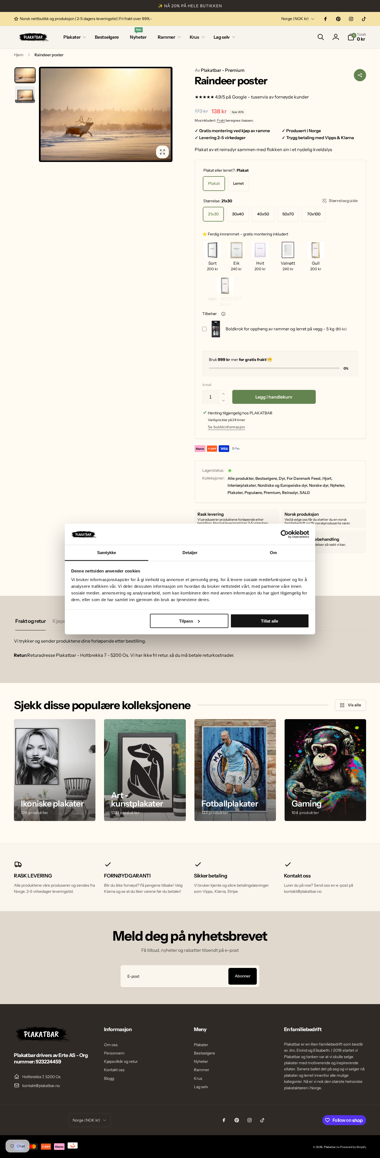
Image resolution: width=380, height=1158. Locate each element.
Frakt (221, 120)
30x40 (238, 214)
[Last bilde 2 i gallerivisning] (25, 94)
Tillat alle (269, 620)
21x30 (213, 214)
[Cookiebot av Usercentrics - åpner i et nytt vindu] (284, 534)
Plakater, (236, 492)
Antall (206, 385)
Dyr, (282, 478)
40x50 (263, 214)
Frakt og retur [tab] (30, 621)
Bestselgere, (266, 478)
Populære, (254, 492)
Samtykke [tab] (106, 552)
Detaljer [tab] (190, 552)
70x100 (313, 214)
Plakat (214, 183)
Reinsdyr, (290, 492)
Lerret (238, 183)
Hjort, (327, 478)
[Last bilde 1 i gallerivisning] (25, 75)
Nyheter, (337, 485)
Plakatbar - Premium (220, 70)
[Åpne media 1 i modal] (105, 114)
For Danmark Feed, (304, 478)
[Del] (360, 75)
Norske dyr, (319, 485)
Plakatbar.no (332, 1147)
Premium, (272, 492)
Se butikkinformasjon (226, 427)
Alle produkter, (241, 478)
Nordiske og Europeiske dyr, (283, 485)
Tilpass (186, 620)
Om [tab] (273, 552)
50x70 (288, 214)
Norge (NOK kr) (295, 18)
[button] (73, 37)
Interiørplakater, (242, 485)
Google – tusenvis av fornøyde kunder (270, 97)
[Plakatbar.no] (42, 1040)
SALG (305, 492)
